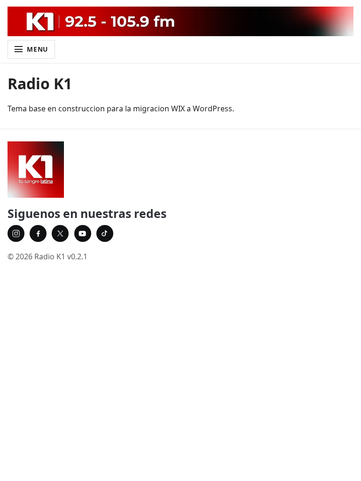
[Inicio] (180, 169)
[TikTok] (104, 233)
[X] (60, 233)
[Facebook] (38, 233)
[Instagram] (16, 233)
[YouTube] (82, 233)
